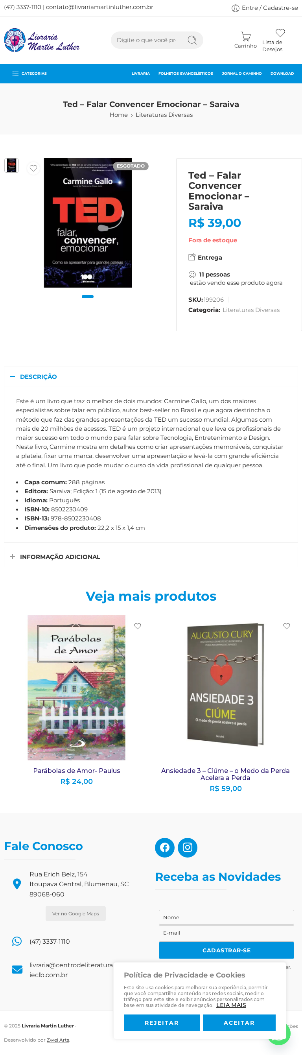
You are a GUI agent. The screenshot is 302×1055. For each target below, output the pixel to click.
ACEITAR (239, 1022)
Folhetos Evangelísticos (185, 73)
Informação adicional (60, 557)
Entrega (209, 257)
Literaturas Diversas (164, 114)
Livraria (141, 73)
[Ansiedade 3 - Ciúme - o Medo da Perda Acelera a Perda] (225, 687)
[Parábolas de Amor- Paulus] (76, 687)
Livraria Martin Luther (48, 1026)
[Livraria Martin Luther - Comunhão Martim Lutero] (41, 40)
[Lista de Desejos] (33, 168)
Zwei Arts (58, 1040)
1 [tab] (88, 303)
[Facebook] (165, 847)
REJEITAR (162, 1022)
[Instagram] (187, 847)
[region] (199, 1000)
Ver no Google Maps (75, 914)
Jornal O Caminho (242, 73)
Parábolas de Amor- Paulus (76, 771)
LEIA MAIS (231, 1005)
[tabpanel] (88, 225)
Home (119, 114)
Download (282, 73)
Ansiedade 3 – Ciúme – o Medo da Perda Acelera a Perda (225, 774)
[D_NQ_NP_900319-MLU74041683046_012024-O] (11, 165)
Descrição (38, 376)
